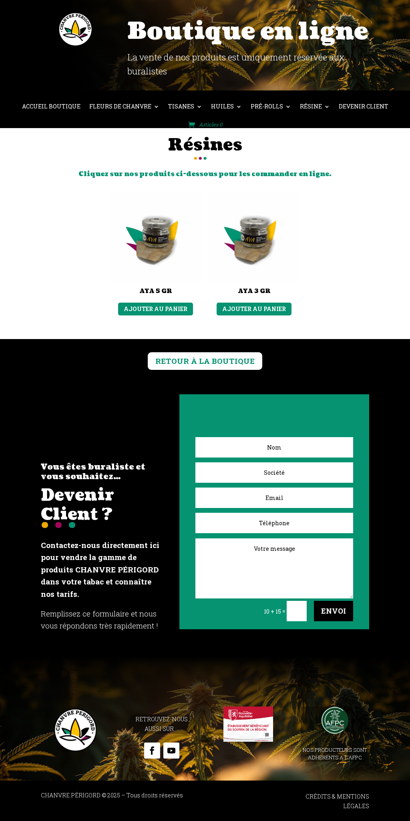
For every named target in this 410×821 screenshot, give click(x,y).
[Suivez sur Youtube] (171, 751)
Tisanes (181, 107)
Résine (311, 107)
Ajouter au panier (155, 309)
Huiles (222, 107)
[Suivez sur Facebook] (152, 751)
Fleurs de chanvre (120, 107)
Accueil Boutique (51, 107)
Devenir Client (363, 107)
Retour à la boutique (205, 361)
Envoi (333, 611)
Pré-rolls (267, 107)
